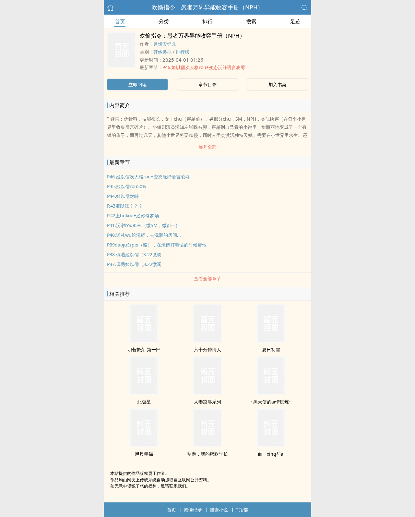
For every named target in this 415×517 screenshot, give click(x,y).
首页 (120, 21)
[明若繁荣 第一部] (144, 340)
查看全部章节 (207, 278)
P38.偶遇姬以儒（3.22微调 (134, 254)
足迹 (295, 21)
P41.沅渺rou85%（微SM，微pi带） (143, 225)
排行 (207, 21)
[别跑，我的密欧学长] (207, 445)
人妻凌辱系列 (207, 402)
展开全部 (207, 147)
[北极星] (144, 393)
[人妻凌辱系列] (207, 393)
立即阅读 (137, 84)
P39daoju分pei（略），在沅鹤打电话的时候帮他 (157, 245)
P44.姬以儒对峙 (123, 196)
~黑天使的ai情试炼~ (271, 402)
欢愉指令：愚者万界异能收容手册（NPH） (207, 7)
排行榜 (182, 52)
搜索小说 (219, 510)
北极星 (144, 402)
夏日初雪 (271, 349)
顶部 (243, 510)
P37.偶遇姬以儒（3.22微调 (134, 264)
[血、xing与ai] (271, 445)
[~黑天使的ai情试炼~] (271, 393)
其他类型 (162, 52)
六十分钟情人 (207, 349)
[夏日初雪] (271, 340)
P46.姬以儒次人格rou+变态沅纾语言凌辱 (203, 67)
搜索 (251, 21)
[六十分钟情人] (207, 340)
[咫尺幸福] (144, 445)
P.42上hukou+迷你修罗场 (133, 215)
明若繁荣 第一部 (143, 349)
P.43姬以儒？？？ (125, 206)
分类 (164, 21)
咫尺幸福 (144, 454)
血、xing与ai (271, 454)
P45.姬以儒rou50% (126, 186)
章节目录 (207, 84)
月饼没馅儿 (164, 44)
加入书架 (277, 84)
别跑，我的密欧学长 (207, 454)
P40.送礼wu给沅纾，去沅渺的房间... (144, 235)
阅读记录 (193, 510)
